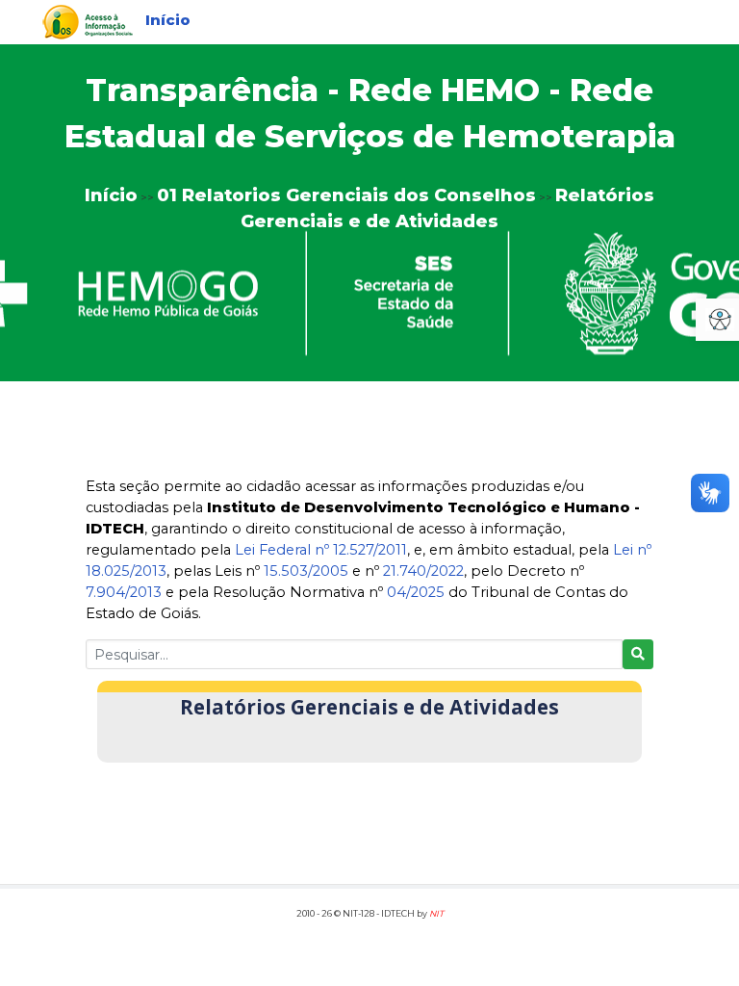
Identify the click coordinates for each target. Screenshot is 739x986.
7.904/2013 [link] (124, 592)
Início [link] (168, 20)
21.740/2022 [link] (423, 571)
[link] (87, 20)
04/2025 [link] (416, 592)
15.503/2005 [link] (306, 571)
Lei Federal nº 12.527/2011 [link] (321, 549)
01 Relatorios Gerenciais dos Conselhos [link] (346, 195)
